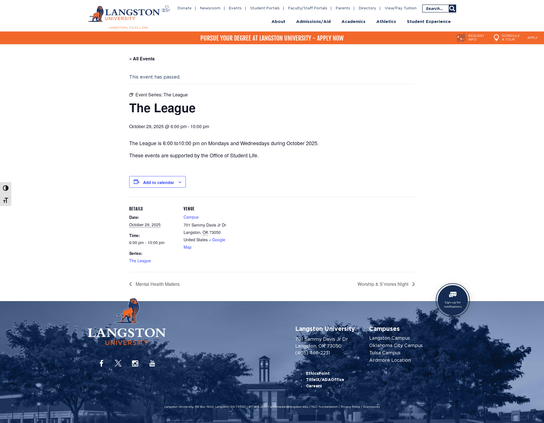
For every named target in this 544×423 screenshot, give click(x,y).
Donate (185, 8)
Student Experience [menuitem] (429, 22)
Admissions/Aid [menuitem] (313, 22)
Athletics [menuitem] (386, 22)
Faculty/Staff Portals (307, 8)
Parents (343, 8)
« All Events (142, 58)
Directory (367, 8)
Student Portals (265, 8)
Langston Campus (389, 338)
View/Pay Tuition (400, 8)
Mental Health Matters (157, 284)
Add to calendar (158, 182)
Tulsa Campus (385, 353)
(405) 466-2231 (312, 353)
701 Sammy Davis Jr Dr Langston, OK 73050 (321, 343)
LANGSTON (117, 27)
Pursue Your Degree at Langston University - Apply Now (272, 38)
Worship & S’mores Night (383, 284)
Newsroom (210, 8)
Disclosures (371, 406)
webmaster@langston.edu (289, 406)
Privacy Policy (350, 406)
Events (235, 8)
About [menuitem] (278, 22)
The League (140, 260)
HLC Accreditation (324, 406)
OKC (145, 27)
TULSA (134, 27)
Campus (191, 217)
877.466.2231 (258, 406)
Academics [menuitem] (353, 22)
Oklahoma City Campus (396, 345)
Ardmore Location (390, 360)
